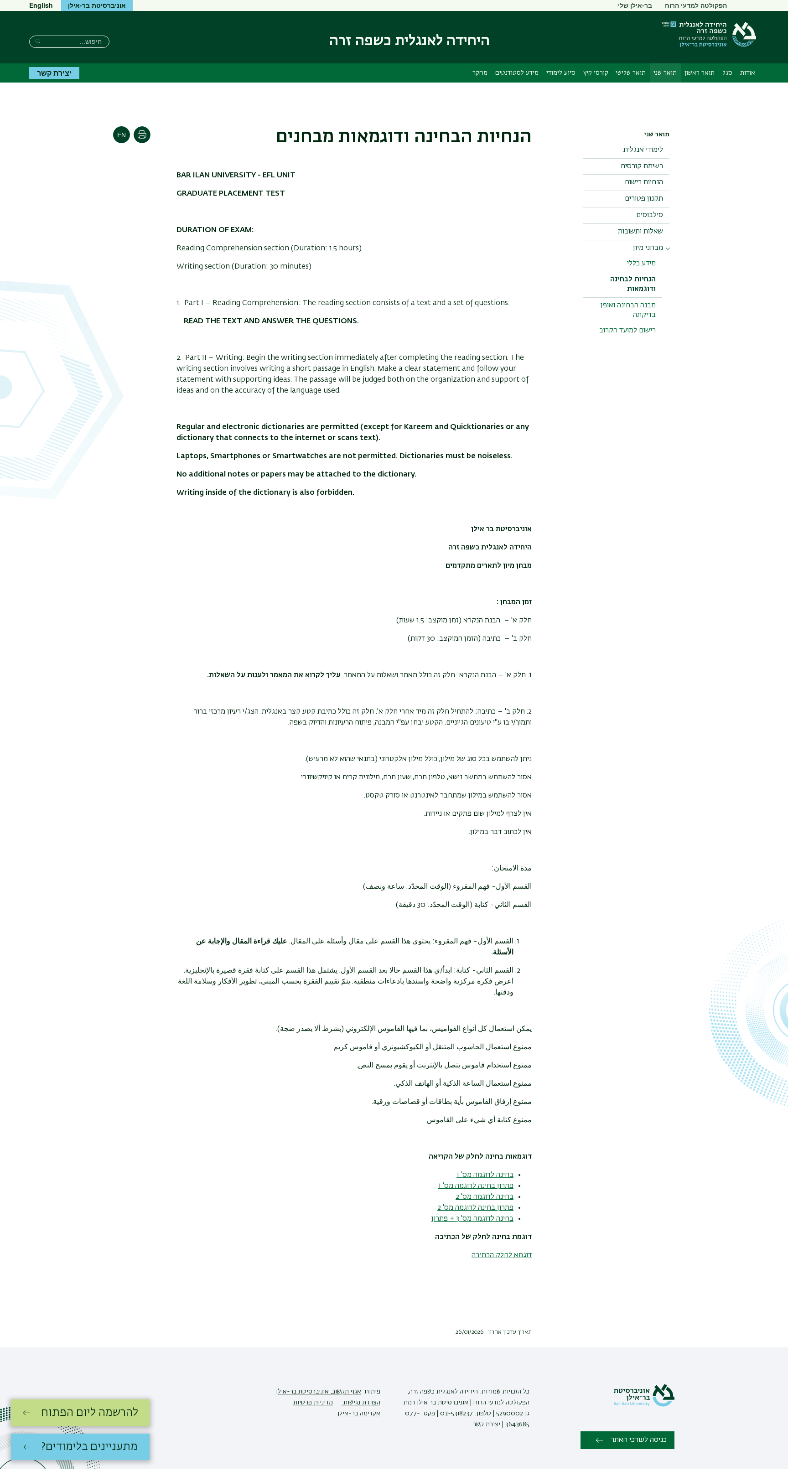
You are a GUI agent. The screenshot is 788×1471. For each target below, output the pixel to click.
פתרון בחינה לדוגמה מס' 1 (475, 1186)
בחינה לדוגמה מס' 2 (484, 1197)
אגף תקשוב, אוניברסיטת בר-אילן (318, 1391)
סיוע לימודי (560, 73)
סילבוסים (649, 215)
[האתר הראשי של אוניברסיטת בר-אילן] (643, 1405)
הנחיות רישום (644, 182)
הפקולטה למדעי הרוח (696, 5)
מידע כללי (641, 263)
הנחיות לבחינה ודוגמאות (633, 284)
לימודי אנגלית (643, 150)
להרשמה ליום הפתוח (89, 1412)
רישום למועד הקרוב (627, 330)
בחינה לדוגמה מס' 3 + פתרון (472, 1218)
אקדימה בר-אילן (358, 1413)
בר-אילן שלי (635, 5)
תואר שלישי (631, 73)
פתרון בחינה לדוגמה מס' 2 (475, 1208)
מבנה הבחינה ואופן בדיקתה (628, 310)
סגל (727, 73)
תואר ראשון (699, 73)
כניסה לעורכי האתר (639, 1440)
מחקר (479, 73)
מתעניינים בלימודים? (89, 1446)
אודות (747, 73)
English (41, 5)
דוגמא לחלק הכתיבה (502, 1255)
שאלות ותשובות (640, 231)
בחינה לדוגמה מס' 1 (484, 1175)
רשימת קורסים (642, 166)
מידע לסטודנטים (517, 73)
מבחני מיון (648, 248)
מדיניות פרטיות (313, 1402)
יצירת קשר (54, 72)
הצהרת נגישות (361, 1402)
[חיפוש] (38, 41)
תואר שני (665, 73)
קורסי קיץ (595, 73)
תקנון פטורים (644, 198)
